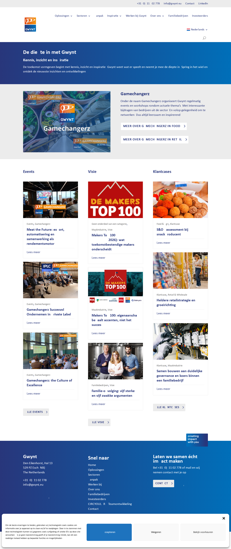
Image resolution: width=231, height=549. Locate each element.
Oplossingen (62, 15)
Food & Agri (163, 224)
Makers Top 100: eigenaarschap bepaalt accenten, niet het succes (115, 320)
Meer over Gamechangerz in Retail (152, 139)
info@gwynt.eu (172, 3)
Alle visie (97, 422)
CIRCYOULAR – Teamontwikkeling (110, 504)
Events (30, 224)
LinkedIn (203, 3)
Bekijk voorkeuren (203, 532)
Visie (110, 230)
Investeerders (200, 15)
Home (92, 465)
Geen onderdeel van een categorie (109, 224)
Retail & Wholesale (177, 295)
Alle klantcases (167, 407)
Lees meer (33, 252)
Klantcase (175, 224)
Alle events (34, 412)
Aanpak (99, 15)
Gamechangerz (42, 224)
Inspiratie (112, 15)
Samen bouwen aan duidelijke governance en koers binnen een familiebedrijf (179, 375)
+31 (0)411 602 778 (148, 3)
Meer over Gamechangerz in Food (151, 126)
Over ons (155, 15)
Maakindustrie (99, 230)
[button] (224, 518)
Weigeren (156, 532)
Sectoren (82, 15)
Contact (189, 3)
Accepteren (109, 532)
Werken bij (95, 484)
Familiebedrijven (178, 15)
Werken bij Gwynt (136, 15)
